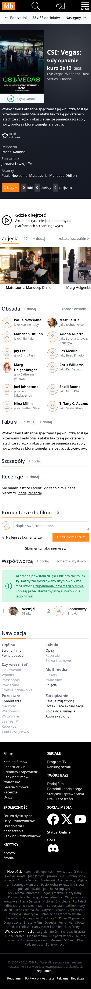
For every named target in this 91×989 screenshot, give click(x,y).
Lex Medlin (68, 351)
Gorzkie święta (15, 876)
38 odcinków (50, 17)
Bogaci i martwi (53, 893)
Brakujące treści (60, 799)
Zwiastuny (11, 782)
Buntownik (47, 880)
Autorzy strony (57, 716)
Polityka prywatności (39, 978)
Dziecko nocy (55, 944)
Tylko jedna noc (52, 897)
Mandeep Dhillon (40, 287)
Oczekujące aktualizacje (65, 706)
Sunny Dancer (28, 880)
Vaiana (60, 910)
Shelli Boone (69, 386)
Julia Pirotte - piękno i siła (46, 876)
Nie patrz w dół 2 (61, 936)
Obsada (11, 308)
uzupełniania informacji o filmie (58, 586)
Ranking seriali (59, 767)
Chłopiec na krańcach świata (60, 914)
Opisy (27, 422)
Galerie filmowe (16, 787)
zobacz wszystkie (72, 238)
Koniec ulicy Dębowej (23, 897)
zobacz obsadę (74, 309)
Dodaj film (55, 783)
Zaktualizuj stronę (60, 701)
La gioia (42, 932)
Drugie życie (12, 922)
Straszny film (33, 922)
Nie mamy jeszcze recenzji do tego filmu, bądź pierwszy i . (38, 490)
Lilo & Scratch (15, 936)
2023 (78, 68)
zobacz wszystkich (71, 561)
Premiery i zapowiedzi (21, 772)
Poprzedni (18, 17)
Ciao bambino (37, 936)
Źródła (8, 858)
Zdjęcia (10, 238)
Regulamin (15, 978)
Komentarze (11, 701)
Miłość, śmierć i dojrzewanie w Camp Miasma (47, 938)
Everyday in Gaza (73, 932)
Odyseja (47, 910)
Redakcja (77, 978)
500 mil (69, 940)
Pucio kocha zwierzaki (56, 884)
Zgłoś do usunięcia (60, 711)
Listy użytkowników (19, 821)
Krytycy (9, 853)
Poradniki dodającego (64, 788)
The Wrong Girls (59, 889)
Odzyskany (73, 893)
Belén (54, 932)
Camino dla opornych (39, 872)
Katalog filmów (15, 761)
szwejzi (28, 608)
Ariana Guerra (71, 334)
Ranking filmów (15, 777)
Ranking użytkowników (22, 836)
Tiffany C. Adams (73, 403)
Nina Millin (23, 403)
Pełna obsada (12, 655)
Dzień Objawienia (71, 918)
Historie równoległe (56, 901)
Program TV (56, 761)
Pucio (62, 922)
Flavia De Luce (30, 901)
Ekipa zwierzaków (27, 910)
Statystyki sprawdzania (65, 794)
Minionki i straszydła (23, 914)
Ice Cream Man (33, 906)
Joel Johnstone (26, 386)
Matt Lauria (15, 287)
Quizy (7, 797)
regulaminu (45, 971)
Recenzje (12, 476)
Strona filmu (12, 650)
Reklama (63, 978)
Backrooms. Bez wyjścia (22, 918)
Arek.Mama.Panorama (23, 893)
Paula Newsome (27, 320)
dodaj (40, 238)
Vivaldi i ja (38, 889)
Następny (73, 17)
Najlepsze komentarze (24, 537)
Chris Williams (71, 364)
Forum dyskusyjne (18, 815)
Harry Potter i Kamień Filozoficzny (56, 927)
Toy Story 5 (49, 918)
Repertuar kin (14, 767)
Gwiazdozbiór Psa (69, 872)
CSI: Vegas (63, 52)
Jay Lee (20, 351)
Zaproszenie (76, 910)
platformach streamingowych (39, 225)
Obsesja (50, 922)
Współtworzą (17, 561)
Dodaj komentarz (71, 537)
